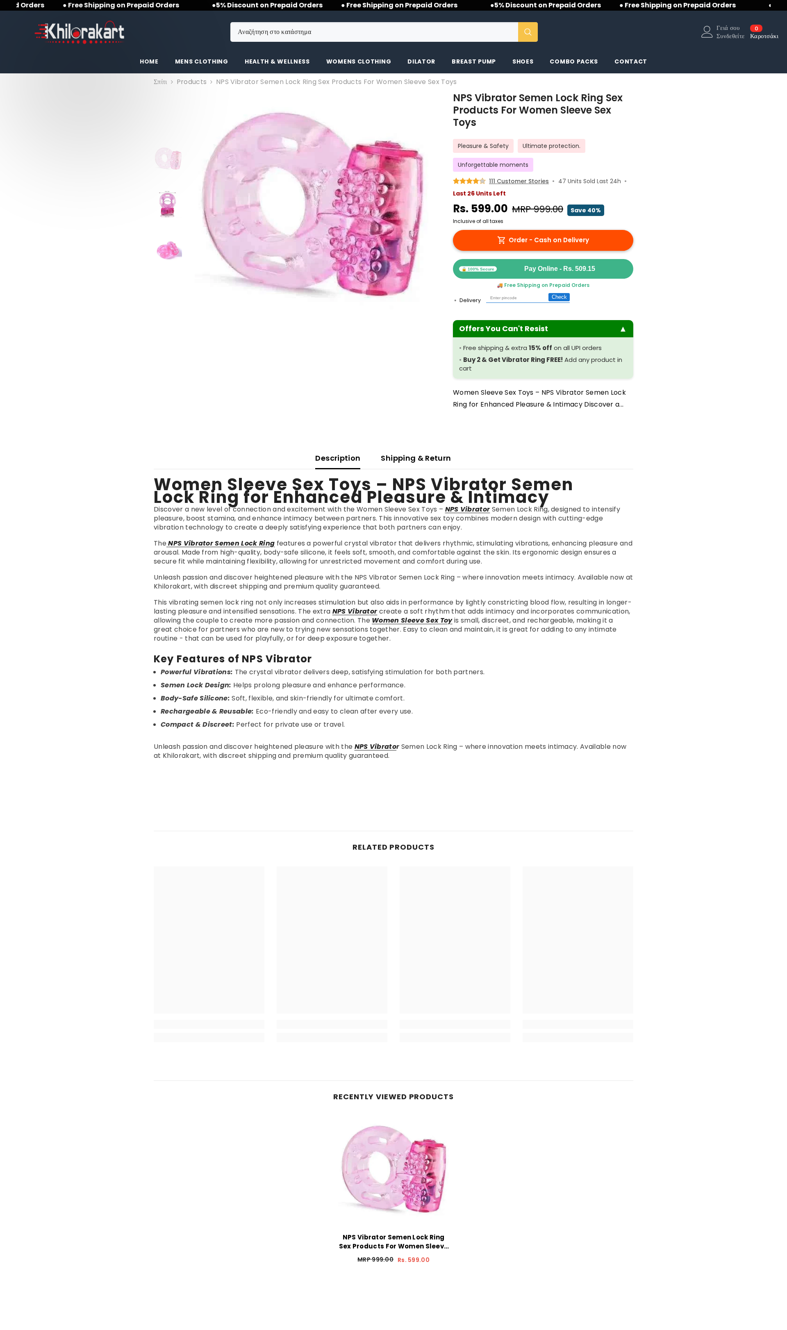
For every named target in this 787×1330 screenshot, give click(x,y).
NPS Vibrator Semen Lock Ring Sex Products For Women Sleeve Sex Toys (393, 1242)
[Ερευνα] (384, 32)
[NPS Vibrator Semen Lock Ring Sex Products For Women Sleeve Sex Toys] (393, 1171)
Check (559, 297)
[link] (209, 1024)
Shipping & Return (416, 458)
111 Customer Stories (519, 181)
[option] (312, 209)
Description (337, 458)
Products (192, 81)
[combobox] (374, 32)
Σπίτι (160, 81)
